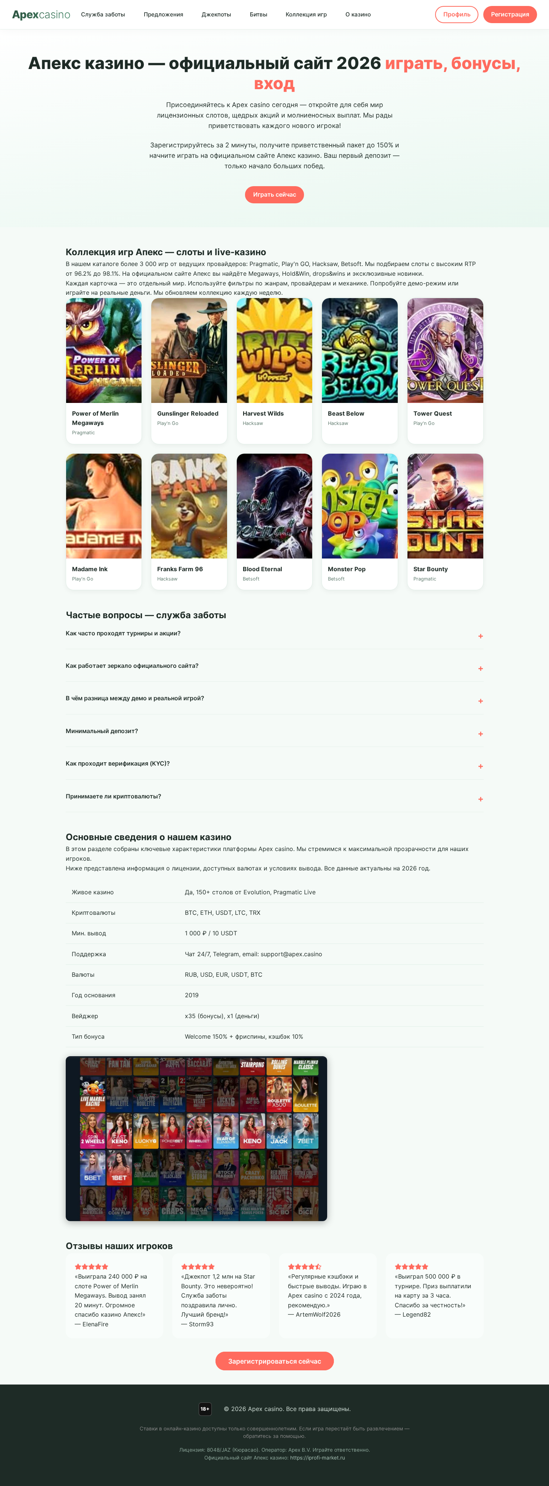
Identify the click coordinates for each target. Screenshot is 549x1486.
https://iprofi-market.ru (317, 1458)
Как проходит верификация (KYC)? (118, 763)
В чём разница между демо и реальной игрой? (135, 698)
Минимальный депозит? (102, 731)
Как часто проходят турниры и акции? (123, 633)
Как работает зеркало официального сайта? (132, 665)
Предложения (163, 14)
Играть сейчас (274, 194)
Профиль (457, 14)
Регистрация (510, 14)
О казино (358, 14)
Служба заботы (103, 14)
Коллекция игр (306, 14)
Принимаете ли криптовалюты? (113, 796)
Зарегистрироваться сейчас (274, 1361)
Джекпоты (216, 14)
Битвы (258, 14)
